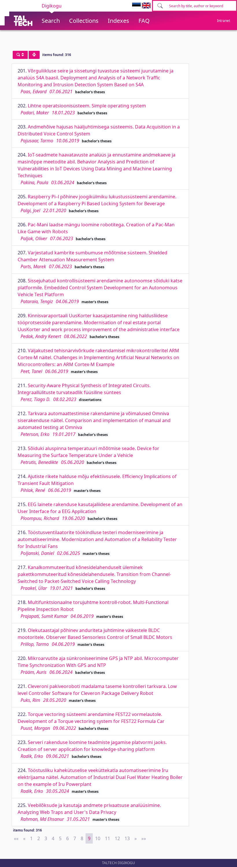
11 (107, 838)
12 (117, 838)
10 (97, 838)
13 (127, 838)
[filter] (20, 55)
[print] (34, 55)
